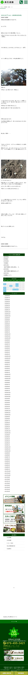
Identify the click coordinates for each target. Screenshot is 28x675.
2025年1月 (7, 332)
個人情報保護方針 (11, 545)
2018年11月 (7, 449)
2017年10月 (7, 475)
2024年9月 (7, 340)
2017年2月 (7, 491)
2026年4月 (7, 303)
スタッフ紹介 (10, 543)
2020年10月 (7, 414)
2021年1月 (7, 408)
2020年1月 (7, 428)
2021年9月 (7, 398)
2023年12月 (7, 356)
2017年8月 (7, 479)
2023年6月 (7, 366)
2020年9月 (7, 416)
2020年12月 (7, 410)
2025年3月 (7, 330)
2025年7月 (7, 322)
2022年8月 (7, 382)
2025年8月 (7, 319)
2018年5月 (7, 461)
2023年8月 (7, 362)
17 (4, 287)
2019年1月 (7, 445)
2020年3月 (7, 426)
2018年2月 (7, 467)
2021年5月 (7, 402)
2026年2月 (7, 307)
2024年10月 (7, 338)
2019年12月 (7, 430)
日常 (14, 254)
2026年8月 (7, 295)
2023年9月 (7, 360)
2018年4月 (7, 463)
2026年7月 (7, 297)
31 (4, 291)
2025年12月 (7, 311)
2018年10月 (7, 451)
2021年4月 (7, 404)
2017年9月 (7, 477)
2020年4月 (7, 424)
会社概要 (9, 537)
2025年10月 (7, 315)
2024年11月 (7, 336)
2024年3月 (7, 350)
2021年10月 (7, 396)
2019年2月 (7, 443)
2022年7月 (7, 384)
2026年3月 (7, 305)
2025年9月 (7, 317)
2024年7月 (7, 344)
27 (14, 289)
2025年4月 (7, 328)
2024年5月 (7, 348)
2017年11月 (7, 473)
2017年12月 (7, 471)
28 (17, 289)
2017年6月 (7, 483)
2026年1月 (7, 309)
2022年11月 (7, 376)
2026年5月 (7, 301)
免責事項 (9, 548)
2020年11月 (7, 412)
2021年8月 (7, 400)
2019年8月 (7, 434)
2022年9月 (7, 380)
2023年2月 (7, 370)
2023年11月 (7, 358)
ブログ (10, 254)
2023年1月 (7, 372)
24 (4, 289)
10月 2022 (14, 278)
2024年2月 (7, 352)
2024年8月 (7, 342)
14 (17, 285)
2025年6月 (7, 324)
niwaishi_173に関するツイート (10, 616)
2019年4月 (7, 439)
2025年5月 (7, 326)
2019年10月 (7, 432)
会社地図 (9, 540)
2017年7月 (7, 481)
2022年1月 (7, 390)
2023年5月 (7, 368)
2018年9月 (7, 453)
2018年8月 (7, 455)
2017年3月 (7, 489)
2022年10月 (7, 378)
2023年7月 (7, 364)
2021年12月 (7, 392)
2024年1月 (7, 354)
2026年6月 (7, 299)
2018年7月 (7, 457)
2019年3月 (7, 441)
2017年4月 (7, 487)
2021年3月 (7, 406)
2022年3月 (7, 388)
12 (10, 285)
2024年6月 (7, 346)
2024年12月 (7, 334)
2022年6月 (7, 386)
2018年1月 (7, 469)
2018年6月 (7, 459)
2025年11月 (7, 313)
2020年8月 (7, 418)
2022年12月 (7, 374)
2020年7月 (7, 420)
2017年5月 (7, 485)
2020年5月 (7, 422)
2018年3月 (7, 465)
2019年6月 (7, 436)
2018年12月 (7, 447)
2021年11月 (7, 394)
